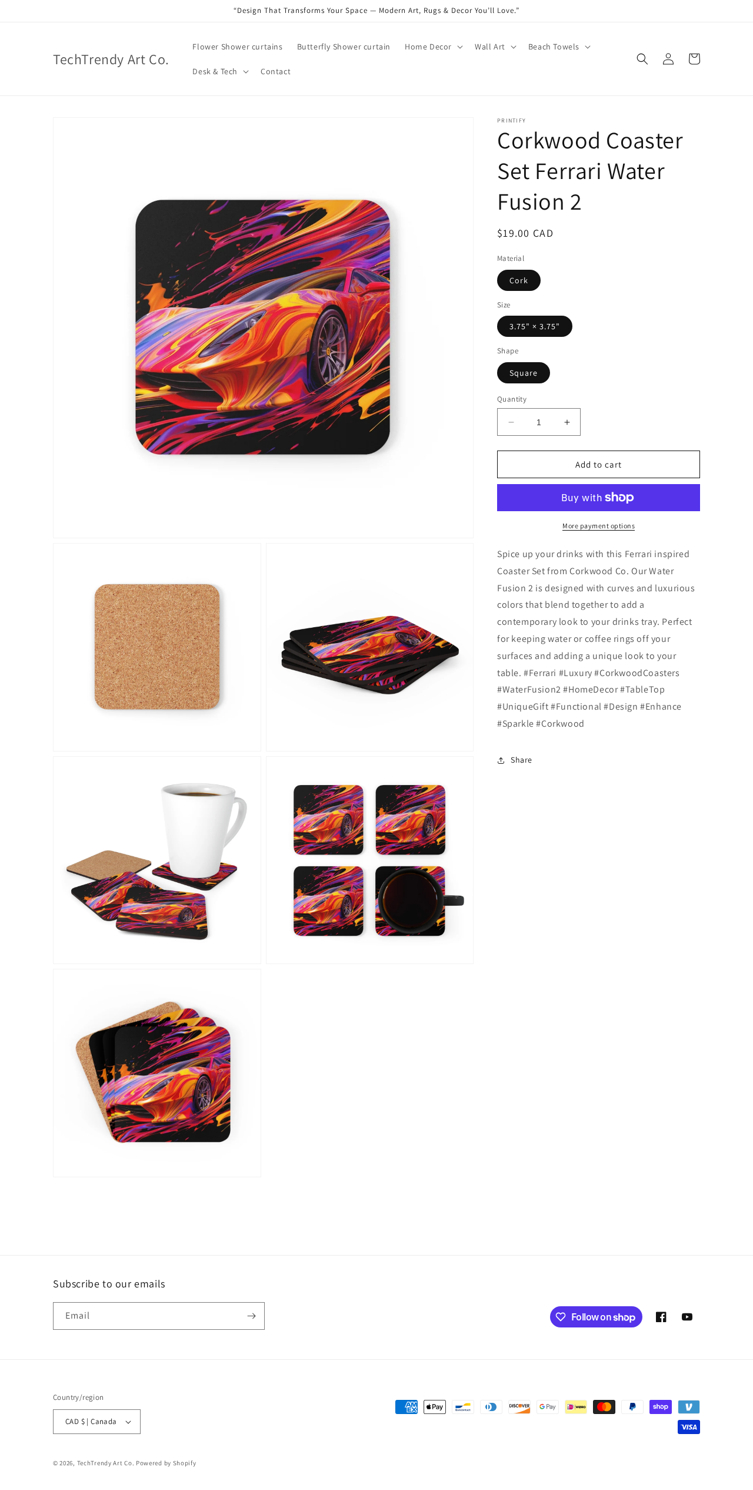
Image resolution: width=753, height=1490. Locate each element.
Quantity (512, 399)
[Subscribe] (251, 1316)
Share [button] (521, 759)
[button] (433, 46)
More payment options (598, 525)
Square (523, 372)
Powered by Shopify (166, 1463)
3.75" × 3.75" (534, 326)
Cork (518, 280)
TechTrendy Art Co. (106, 1463)
